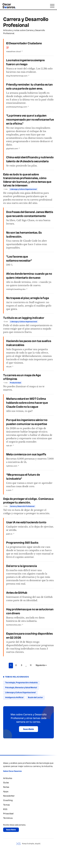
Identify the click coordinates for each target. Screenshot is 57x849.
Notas (6, 787)
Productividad (15, 383)
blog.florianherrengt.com (17, 76)
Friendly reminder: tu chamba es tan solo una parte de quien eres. (29, 86)
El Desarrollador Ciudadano (24, 43)
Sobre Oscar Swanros (12, 771)
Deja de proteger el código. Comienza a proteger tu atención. (28, 500)
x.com (9, 490)
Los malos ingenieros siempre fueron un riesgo (25, 62)
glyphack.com (13, 148)
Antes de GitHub (16, 593)
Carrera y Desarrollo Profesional (22, 506)
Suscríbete (28, 729)
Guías (6, 782)
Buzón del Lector (35, 697)
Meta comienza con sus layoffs (26, 454)
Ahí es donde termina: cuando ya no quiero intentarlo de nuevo (29, 276)
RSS (5, 809)
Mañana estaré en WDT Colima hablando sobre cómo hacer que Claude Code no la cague (27, 403)
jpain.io (10, 534)
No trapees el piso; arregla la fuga (27, 298)
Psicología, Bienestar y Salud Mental (21, 687)
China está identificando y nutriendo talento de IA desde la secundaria (30, 159)
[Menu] (52, 5)
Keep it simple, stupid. (31, 843)
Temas (6, 804)
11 (31, 665)
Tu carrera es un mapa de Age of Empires (22, 377)
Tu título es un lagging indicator (23, 318)
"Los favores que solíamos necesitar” (19, 259)
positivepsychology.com (17, 107)
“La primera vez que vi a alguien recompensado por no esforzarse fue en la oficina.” (30, 120)
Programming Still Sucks (22, 543)
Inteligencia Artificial (14, 697)
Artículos (7, 778)
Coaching (8, 800)
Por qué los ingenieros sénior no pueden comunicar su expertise (27, 422)
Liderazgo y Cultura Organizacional (23, 189)
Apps (5, 791)
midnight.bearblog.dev (17, 289)
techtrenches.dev (14, 625)
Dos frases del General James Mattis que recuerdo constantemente (29, 214)
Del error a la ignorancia (21, 566)
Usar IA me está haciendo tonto (26, 522)
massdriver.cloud (14, 51)
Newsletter (9, 795)
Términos (8, 818)
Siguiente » (41, 665)
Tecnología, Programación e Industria (21, 682)
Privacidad (8, 813)
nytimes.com (12, 466)
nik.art (9, 366)
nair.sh (10, 445)
